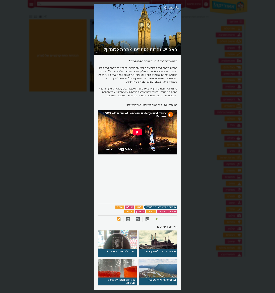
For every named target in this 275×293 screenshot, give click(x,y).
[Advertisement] (218, 47)
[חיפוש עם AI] (177, 8)
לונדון (139, 207)
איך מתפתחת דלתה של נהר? (162, 280)
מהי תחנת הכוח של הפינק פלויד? (160, 251)
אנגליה (129, 207)
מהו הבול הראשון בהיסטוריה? (121, 251)
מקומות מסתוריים (167, 211)
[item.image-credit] (97, 51)
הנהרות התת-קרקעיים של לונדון (161, 207)
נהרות (120, 207)
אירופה (129, 211)
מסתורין (140, 211)
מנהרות (151, 211)
